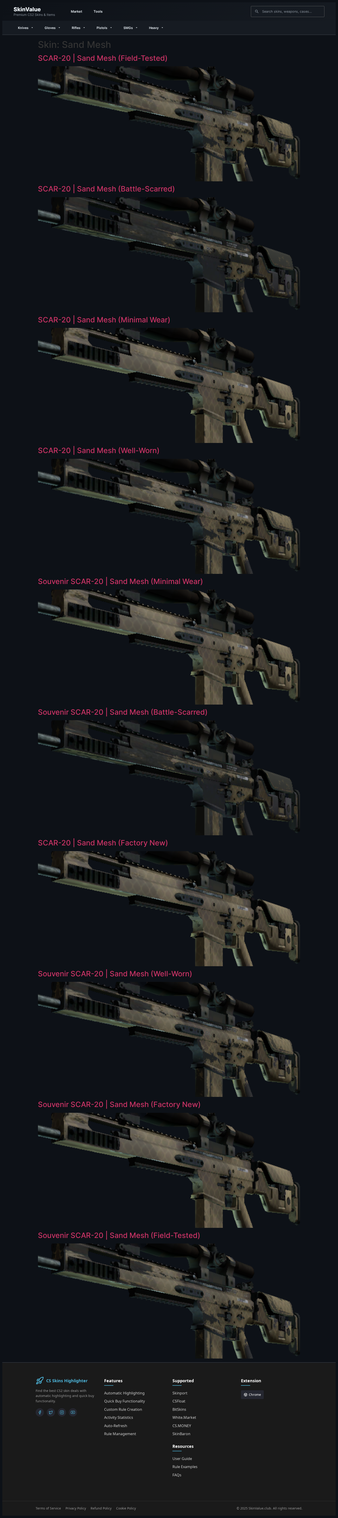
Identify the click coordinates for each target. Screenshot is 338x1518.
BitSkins (179, 1409)
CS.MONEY (181, 1425)
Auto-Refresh (115, 1425)
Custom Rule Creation (123, 1409)
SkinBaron (181, 1433)
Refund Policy (101, 1508)
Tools (98, 11)
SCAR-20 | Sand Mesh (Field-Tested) (103, 58)
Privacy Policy (76, 1508)
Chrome (255, 1394)
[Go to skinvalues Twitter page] (51, 1412)
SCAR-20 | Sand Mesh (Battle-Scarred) (106, 188)
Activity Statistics (118, 1417)
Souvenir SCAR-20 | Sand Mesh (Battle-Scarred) (123, 712)
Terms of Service (48, 1508)
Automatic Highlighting (124, 1393)
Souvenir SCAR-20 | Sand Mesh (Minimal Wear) (120, 581)
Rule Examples (185, 1466)
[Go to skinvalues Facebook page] (40, 1412)
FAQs (176, 1475)
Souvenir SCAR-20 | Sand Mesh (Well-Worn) (115, 973)
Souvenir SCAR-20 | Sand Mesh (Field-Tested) (119, 1235)
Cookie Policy (126, 1508)
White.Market (184, 1417)
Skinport (179, 1393)
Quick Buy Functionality (124, 1401)
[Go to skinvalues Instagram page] (62, 1412)
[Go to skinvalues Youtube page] (73, 1412)
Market (76, 11)
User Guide (182, 1458)
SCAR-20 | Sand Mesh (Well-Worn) (99, 450)
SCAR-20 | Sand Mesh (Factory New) (103, 842)
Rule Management (120, 1433)
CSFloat (178, 1401)
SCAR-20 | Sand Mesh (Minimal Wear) (104, 319)
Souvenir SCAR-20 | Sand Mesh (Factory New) (119, 1104)
